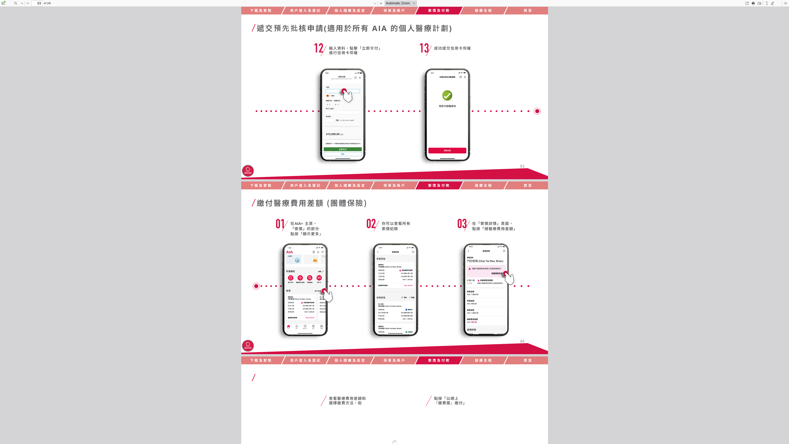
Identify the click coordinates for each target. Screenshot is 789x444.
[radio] (767, 3)
